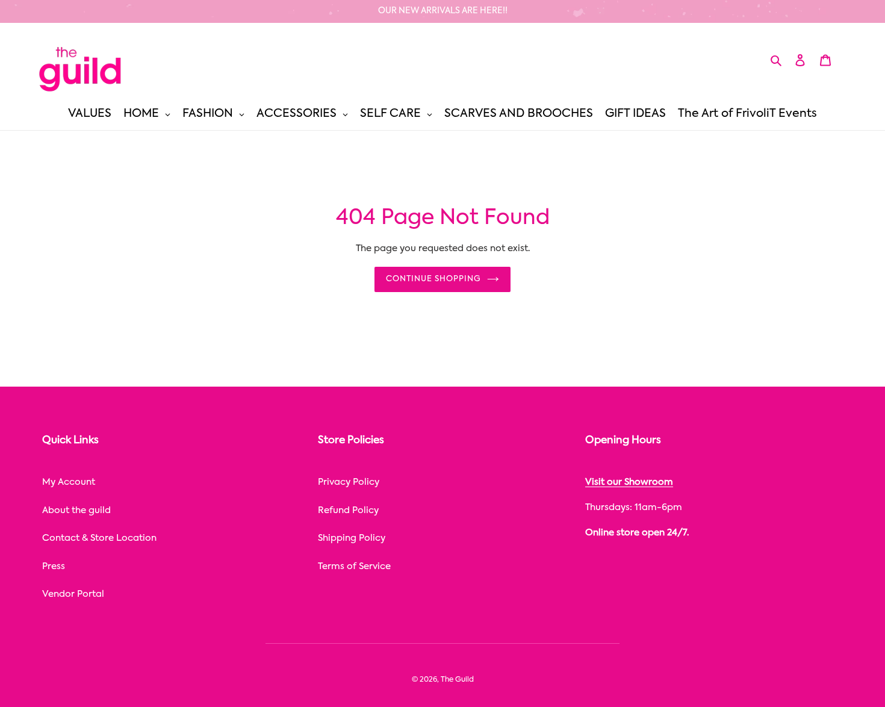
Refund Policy (348, 510)
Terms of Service (354, 566)
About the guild (76, 510)
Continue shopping (434, 279)
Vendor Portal (73, 594)
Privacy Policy (348, 482)
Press (53, 566)
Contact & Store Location (99, 538)
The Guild (457, 680)
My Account (68, 482)
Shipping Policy (351, 538)
